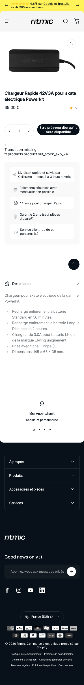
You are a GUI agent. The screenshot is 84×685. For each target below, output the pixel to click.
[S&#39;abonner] (71, 571)
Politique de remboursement (26, 654)
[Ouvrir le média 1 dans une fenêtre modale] (71, 43)
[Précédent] (6, 5)
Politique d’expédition (44, 665)
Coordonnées (65, 665)
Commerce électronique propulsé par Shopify (53, 645)
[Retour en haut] (74, 264)
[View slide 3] (44, 429)
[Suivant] (78, 5)
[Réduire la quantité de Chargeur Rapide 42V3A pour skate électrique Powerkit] (9, 130)
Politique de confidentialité (58, 654)
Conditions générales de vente (55, 659)
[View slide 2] (39, 429)
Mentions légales (20, 665)
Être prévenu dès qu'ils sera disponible (58, 129)
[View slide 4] (50, 429)
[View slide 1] (34, 429)
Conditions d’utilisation (24, 659)
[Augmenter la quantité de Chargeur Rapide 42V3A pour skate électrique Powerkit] (28, 130)
